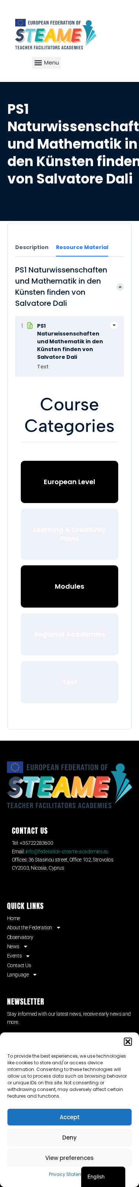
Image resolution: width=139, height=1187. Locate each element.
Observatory (20, 937)
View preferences (69, 1158)
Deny (69, 1137)
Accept (70, 1117)
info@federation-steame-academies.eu (67, 851)
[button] (128, 1041)
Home (13, 918)
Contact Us (19, 965)
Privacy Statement (69, 1174)
